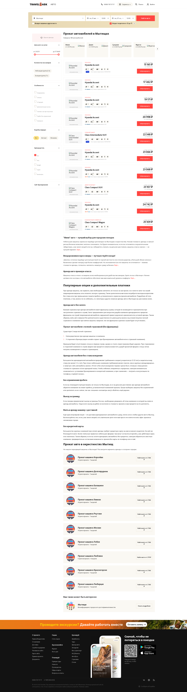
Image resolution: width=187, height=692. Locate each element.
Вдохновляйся (57, 645)
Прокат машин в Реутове (90, 514)
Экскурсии (75, 648)
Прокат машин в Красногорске (92, 570)
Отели (74, 662)
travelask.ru (66, 684)
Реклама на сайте (37, 650)
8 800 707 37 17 (37, 680)
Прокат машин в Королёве (90, 457)
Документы (36, 659)
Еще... (79, 250)
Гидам (54, 635)
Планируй (55, 658)
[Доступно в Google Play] (147, 647)
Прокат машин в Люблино (90, 556)
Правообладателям (38, 639)
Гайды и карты (56, 670)
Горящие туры (56, 661)
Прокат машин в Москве (89, 528)
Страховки (75, 659)
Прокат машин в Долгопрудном (93, 471)
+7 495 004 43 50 (49, 680)
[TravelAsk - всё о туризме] (38, 4)
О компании (36, 642)
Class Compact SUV (94, 187)
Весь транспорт (77, 650)
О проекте (36, 635)
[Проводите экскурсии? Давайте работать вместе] (93, 624)
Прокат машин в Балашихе (91, 485)
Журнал (54, 649)
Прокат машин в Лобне (89, 542)
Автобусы (75, 656)
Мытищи (82, 604)
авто (53, 4)
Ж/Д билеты (76, 653)
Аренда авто (76, 645)
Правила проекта (37, 656)
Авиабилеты (76, 639)
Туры (73, 642)
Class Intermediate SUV (96, 135)
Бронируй (75, 635)
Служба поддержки (38, 648)
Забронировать (145, 71)
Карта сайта (36, 653)
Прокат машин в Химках (89, 499)
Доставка (35, 645)
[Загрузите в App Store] (147, 653)
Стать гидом (56, 639)
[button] (157, 49)
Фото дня (55, 652)
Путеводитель (56, 667)
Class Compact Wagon (95, 222)
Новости (55, 664)
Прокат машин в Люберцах (91, 584)
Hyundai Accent (92, 65)
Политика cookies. (84, 686)
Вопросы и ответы (58, 673)
